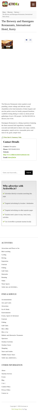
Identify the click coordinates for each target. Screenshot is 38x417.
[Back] (26, 40)
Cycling (4, 255)
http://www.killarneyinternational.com (16, 155)
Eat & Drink (5, 309)
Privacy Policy (6, 390)
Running (4, 277)
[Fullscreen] (30, 40)
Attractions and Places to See (10, 248)
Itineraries (5, 274)
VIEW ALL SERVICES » (9, 358)
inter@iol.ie (12, 157)
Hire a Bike (5, 329)
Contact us (5, 393)
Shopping (4, 348)
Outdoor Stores (6, 345)
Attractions (5, 306)
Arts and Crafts (6, 303)
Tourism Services (7, 374)
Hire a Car (5, 332)
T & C (3, 383)
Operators (5, 338)
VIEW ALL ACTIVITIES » (10, 287)
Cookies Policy (6, 387)
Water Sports (6, 284)
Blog (3, 380)
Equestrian (5, 261)
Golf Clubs (5, 271)
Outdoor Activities (7, 342)
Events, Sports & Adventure (10, 316)
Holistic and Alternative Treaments (12, 335)
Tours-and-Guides (7, 351)
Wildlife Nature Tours (8, 354)
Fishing (4, 268)
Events (4, 377)
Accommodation (7, 299)
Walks (3, 280)
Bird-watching (6, 251)
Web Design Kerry (16, 409)
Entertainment (6, 312)
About (3, 370)
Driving (4, 258)
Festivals (4, 264)
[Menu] (33, 4)
